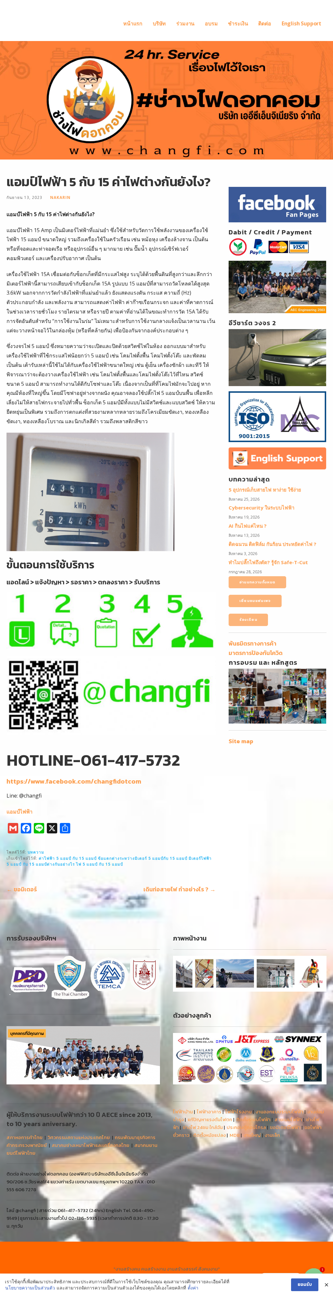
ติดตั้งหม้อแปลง (209, 1135)
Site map (241, 741)
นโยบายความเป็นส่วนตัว (30, 1288)
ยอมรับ (305, 1284)
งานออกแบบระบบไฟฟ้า (279, 1111)
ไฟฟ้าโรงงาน (238, 1111)
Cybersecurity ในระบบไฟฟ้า (261, 507)
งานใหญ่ (252, 1135)
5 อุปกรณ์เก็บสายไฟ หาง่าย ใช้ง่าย (265, 489)
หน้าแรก (132, 23)
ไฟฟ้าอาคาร (209, 1111)
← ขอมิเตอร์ (22, 889)
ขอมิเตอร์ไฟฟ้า (285, 1127)
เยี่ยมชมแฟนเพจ (255, 600)
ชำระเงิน (238, 23)
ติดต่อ (264, 23)
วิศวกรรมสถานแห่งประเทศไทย (78, 1137)
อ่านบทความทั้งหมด (257, 582)
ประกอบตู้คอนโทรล (246, 1127)
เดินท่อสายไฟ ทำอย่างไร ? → (179, 889)
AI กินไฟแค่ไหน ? (248, 526)
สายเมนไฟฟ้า (288, 1119)
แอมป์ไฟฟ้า (20, 811)
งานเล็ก (272, 1135)
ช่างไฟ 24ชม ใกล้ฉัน (203, 1127)
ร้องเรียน (248, 619)
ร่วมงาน (185, 23)
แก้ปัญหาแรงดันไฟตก (210, 1119)
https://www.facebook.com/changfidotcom (74, 781)
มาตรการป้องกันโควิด (256, 652)
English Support (301, 23)
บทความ (36, 852)
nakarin (60, 197)
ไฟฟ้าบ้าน (183, 1111)
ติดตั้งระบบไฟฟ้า (253, 1119)
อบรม (211, 23)
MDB (235, 1135)
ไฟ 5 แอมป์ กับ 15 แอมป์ (99, 864)
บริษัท (159, 23)
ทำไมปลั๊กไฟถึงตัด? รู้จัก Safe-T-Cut (268, 562)
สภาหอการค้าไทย (25, 1137)
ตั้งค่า (193, 1288)
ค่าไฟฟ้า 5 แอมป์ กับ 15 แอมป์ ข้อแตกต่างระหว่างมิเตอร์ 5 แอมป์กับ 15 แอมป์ (113, 858)
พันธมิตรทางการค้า (252, 643)
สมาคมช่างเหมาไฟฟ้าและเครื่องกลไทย (90, 1145)
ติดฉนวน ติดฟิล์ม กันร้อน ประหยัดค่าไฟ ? (272, 544)
